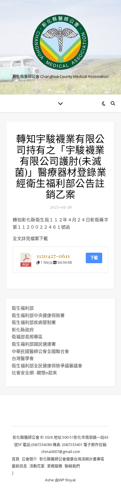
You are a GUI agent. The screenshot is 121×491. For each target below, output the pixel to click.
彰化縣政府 (23, 329)
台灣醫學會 (23, 358)
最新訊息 (19, 465)
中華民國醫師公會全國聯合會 (40, 351)
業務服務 (54, 465)
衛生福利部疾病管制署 (34, 322)
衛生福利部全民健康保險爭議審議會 (47, 365)
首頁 (15, 458)
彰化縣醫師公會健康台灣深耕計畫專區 (71, 458)
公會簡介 (29, 458)
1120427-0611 (53, 255)
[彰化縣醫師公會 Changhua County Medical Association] (60, 42)
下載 (94, 257)
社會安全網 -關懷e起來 (34, 372)
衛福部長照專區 (27, 337)
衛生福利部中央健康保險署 (38, 315)
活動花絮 (37, 465)
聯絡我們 (72, 465)
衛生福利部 (23, 308)
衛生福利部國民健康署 (34, 344)
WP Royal (67, 480)
